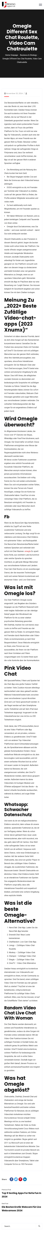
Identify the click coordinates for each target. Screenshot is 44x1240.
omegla (28, 551)
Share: (4, 1179)
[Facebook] (11, 1179)
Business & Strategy (28, 55)
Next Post (5, 1203)
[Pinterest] (20, 1179)
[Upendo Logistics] (8, 4)
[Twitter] (16, 1179)
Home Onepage (11, 55)
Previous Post (6, 1190)
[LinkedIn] (25, 1179)
